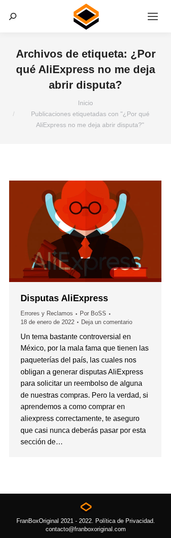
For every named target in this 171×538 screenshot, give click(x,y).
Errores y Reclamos (47, 313)
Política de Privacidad (124, 520)
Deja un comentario (106, 322)
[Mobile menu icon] (153, 16)
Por (93, 313)
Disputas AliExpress (64, 298)
